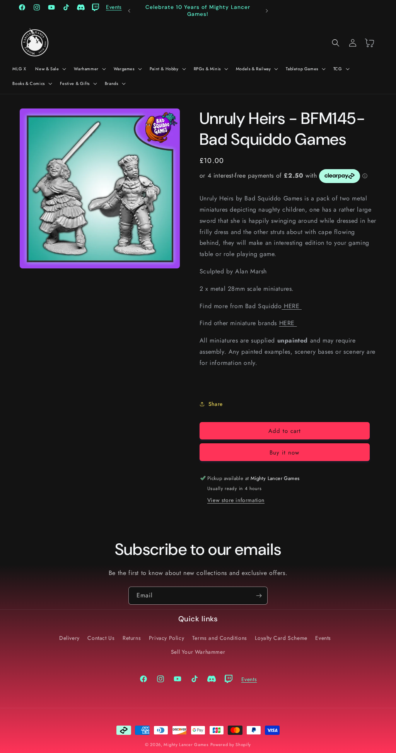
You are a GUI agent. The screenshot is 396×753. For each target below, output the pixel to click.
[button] (50, 68)
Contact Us (100, 638)
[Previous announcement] (129, 10)
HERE (292, 306)
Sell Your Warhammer (198, 652)
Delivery (69, 638)
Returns (132, 638)
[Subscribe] (258, 596)
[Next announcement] (266, 10)
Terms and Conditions (219, 638)
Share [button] (215, 404)
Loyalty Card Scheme (281, 638)
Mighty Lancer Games (186, 744)
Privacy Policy (166, 638)
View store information (236, 500)
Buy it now (284, 452)
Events (323, 638)
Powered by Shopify (230, 744)
